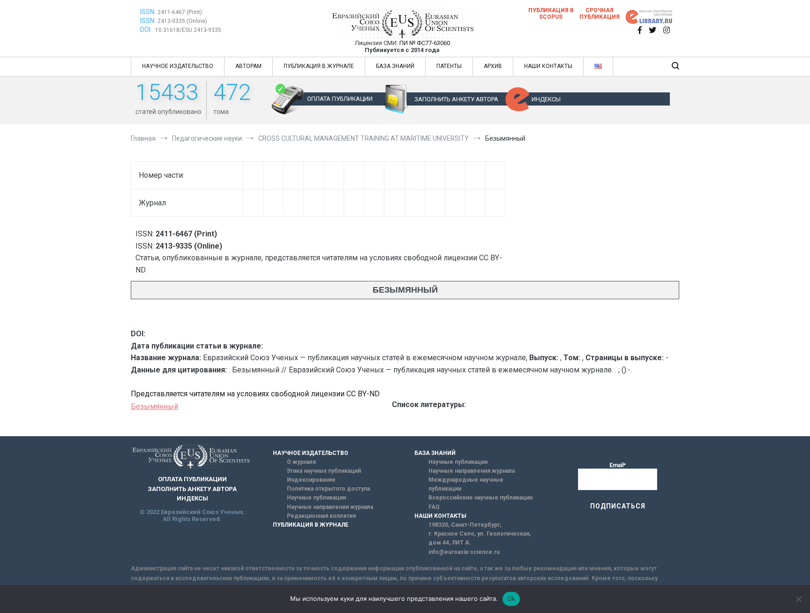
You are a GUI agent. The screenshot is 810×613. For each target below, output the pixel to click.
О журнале (301, 462)
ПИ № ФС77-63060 (424, 42)
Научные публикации (316, 497)
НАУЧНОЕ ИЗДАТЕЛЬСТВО (177, 66)
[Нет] (798, 599)
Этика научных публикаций (324, 471)
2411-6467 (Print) (180, 12)
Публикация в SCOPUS (551, 13)
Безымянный (154, 406)
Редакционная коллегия (321, 516)
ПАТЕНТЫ (449, 66)
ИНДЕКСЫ (546, 99)
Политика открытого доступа (328, 488)
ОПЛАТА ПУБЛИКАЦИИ (340, 98)
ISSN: (148, 11)
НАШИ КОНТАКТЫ (548, 66)
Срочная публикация (599, 13)
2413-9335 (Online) (182, 21)
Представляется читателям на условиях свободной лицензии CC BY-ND (255, 393)
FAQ (434, 507)
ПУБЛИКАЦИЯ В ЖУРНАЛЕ (319, 66)
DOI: (146, 29)
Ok (511, 598)
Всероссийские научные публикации (480, 497)
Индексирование (311, 480)
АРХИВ (493, 66)
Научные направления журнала (330, 507)
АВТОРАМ (248, 66)
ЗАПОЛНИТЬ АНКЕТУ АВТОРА (456, 99)
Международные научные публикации (465, 484)
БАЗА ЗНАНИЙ (395, 66)
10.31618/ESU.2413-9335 (188, 30)
